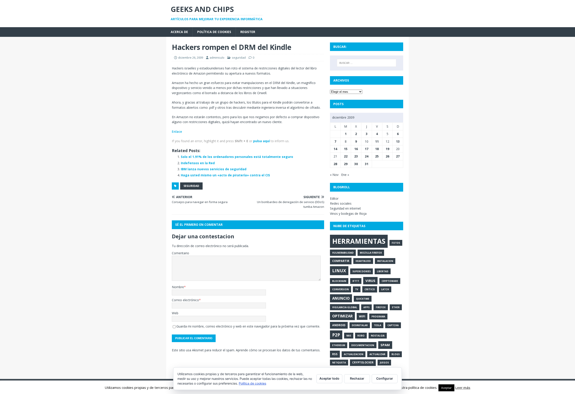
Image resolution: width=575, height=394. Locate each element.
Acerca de (179, 32)
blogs (395, 354)
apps (366, 307)
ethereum (338, 345)
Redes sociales (341, 203)
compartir (340, 261)
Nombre (178, 287)
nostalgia (378, 335)
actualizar (377, 354)
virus (370, 280)
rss (335, 354)
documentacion (362, 345)
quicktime (362, 298)
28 (335, 164)
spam (385, 345)
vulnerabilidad (343, 252)
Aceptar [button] (446, 388)
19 (387, 149)
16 (356, 149)
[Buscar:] (367, 63)
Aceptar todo (329, 378)
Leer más (462, 387)
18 (377, 149)
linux (339, 271)
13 (398, 141)
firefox (381, 307)
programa (378, 316)
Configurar (384, 378)
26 (387, 156)
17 (366, 149)
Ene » (345, 175)
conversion (340, 289)
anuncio (341, 298)
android (338, 325)
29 (345, 164)
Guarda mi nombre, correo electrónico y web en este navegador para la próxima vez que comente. (248, 326)
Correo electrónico (185, 300)
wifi (362, 316)
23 (356, 156)
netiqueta (339, 362)
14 (335, 149)
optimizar (342, 316)
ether (396, 307)
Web (175, 313)
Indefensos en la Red (198, 163)
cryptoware (390, 281)
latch (385, 289)
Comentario (180, 253)
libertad (382, 271)
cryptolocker (363, 362)
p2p (336, 335)
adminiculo (217, 57)
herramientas (358, 241)
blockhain (339, 281)
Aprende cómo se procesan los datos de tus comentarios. (278, 350)
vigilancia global (344, 307)
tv (356, 289)
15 (345, 149)
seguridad (239, 57)
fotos (396, 242)
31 (366, 164)
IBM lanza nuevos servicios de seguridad (213, 169)
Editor (334, 198)
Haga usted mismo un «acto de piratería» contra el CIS (225, 175)
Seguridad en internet (345, 208)
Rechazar (357, 378)
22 (345, 156)
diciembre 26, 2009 (190, 57)
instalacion (385, 261)
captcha (393, 325)
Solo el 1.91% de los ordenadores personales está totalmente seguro (237, 157)
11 (377, 141)
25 (377, 156)
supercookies (361, 271)
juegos (384, 362)
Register (247, 32)
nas (348, 335)
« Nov (334, 175)
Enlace (177, 131)
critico (370, 289)
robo (361, 335)
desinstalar (360, 325)
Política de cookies (214, 32)
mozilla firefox (371, 252)
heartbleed (363, 261)
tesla (377, 325)
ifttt (355, 281)
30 (356, 164)
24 (366, 156)
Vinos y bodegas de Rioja (348, 213)
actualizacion (353, 354)
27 (398, 156)
